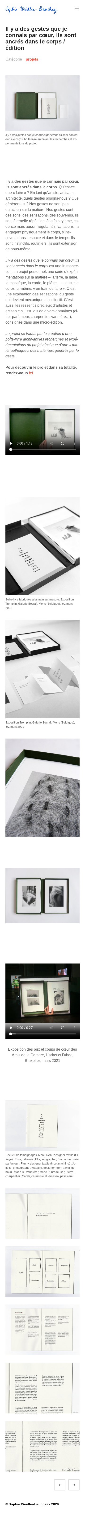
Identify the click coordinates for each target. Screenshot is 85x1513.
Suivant (78, 1485)
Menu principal (77, 8)
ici (31, 373)
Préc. (64, 1485)
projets (32, 59)
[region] (42, 895)
